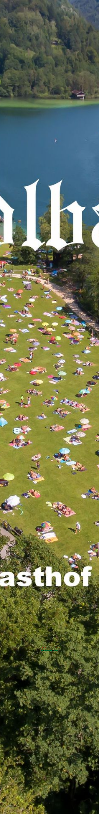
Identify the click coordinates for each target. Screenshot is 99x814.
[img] (49, 407)
